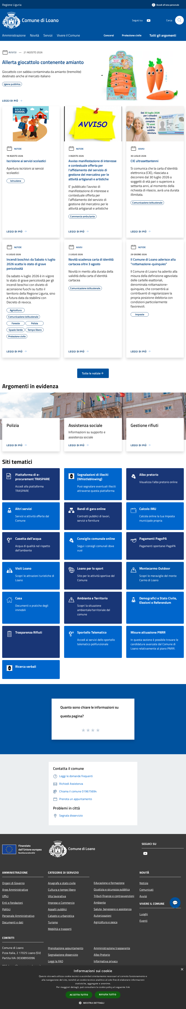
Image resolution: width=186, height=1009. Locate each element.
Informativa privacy (106, 961)
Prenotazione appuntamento (65, 948)
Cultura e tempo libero (62, 889)
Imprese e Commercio (61, 903)
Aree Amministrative (15, 889)
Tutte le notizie (91, 373)
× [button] (182, 969)
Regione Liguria (11, 5)
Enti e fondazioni (12, 903)
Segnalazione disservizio (63, 954)
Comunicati (146, 889)
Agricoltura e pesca (105, 922)
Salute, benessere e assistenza (113, 909)
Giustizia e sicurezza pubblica (112, 889)
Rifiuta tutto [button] (107, 994)
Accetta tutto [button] (79, 994)
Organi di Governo (13, 883)
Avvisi (13, 52)
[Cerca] (179, 20)
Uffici (5, 896)
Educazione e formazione (109, 883)
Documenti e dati (12, 922)
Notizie (18, 148)
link (128, 987)
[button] (93, 1003)
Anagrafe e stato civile (62, 883)
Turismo (53, 922)
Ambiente (100, 902)
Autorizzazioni (102, 915)
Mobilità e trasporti (60, 929)
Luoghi (144, 914)
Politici (6, 909)
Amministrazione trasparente (112, 948)
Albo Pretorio (102, 954)
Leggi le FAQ (55, 961)
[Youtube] (147, 20)
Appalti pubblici (57, 909)
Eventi (143, 920)
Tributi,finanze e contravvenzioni (114, 896)
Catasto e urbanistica (61, 916)
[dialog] (93, 987)
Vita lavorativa (57, 896)
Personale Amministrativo (18, 916)
